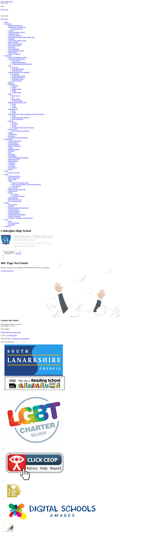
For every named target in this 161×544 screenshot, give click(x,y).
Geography (15, 86)
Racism (10, 169)
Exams (10, 181)
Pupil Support (8, 139)
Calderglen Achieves (14, 176)
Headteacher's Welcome (15, 25)
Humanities (11, 84)
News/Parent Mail (13, 223)
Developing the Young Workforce (18, 137)
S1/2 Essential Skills (18, 69)
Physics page (4, 9)
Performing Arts (13, 109)
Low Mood (11, 166)
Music (14, 111)
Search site (4, 342)
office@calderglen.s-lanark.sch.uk (11, 332)
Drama (14, 112)
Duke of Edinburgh (14, 178)
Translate (18, 253)
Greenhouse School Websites (20, 338)
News (6, 219)
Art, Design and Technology (16, 59)
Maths (10, 94)
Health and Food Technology (20, 117)
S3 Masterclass (12, 134)
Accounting (15, 74)
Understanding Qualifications (16, 214)
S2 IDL (10, 132)
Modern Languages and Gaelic (17, 102)
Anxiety (10, 147)
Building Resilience (14, 149)
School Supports (13, 142)
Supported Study (17, 81)
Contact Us (7, 226)
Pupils (6, 174)
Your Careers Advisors (15, 201)
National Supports (13, 144)
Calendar (11, 30)
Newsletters (11, 224)
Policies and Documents (15, 44)
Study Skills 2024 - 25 (14, 199)
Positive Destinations (14, 146)
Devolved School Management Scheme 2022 (21, 37)
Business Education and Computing (18, 72)
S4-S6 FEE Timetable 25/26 (20, 183)
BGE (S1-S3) (16, 96)
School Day (11, 47)
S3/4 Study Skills (17, 70)
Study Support (16, 186)
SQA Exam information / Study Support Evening (26, 184)
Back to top (4, 19)
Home (6, 22)
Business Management (18, 77)
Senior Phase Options (18, 196)
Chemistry (15, 124)
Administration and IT (18, 75)
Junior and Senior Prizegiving (17, 189)
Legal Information (11, 335)
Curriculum (7, 55)
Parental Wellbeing (13, 213)
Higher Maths (16, 99)
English (10, 82)
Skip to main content (7, 1)
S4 (13, 97)
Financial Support (13, 209)
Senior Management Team (16, 50)
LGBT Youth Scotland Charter (17, 40)
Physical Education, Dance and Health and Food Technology (26, 114)
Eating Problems (13, 161)
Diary (10, 221)
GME (6, 171)
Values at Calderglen (14, 54)
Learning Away (12, 191)
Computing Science (17, 79)
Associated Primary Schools (16, 32)
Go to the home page (7, 271)
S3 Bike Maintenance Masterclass (22, 64)
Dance (14, 116)
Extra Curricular (13, 188)
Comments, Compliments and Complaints (20, 218)
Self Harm (11, 151)
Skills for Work (12, 129)
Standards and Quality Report (17, 27)
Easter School (12, 179)
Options (10, 193)
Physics (14, 126)
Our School (7, 24)
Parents (6, 203)
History (14, 87)
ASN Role (15, 67)
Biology (14, 122)
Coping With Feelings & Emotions (18, 157)
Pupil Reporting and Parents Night (18, 208)
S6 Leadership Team (14, 45)
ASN (9, 65)
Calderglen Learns (13, 34)
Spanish (14, 107)
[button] (8, 15)
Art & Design (16, 60)
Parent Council (12, 204)
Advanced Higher (17, 101)
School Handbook (13, 49)
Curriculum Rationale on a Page (17, 57)
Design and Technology (19, 62)
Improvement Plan (17, 29)
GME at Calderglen (14, 173)
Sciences (10, 121)
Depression (11, 154)
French (14, 104)
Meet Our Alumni (13, 42)
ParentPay (11, 206)
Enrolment (11, 39)
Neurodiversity (12, 168)
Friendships (11, 162)
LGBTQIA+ (12, 164)
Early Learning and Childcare (20, 131)
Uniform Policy (12, 52)
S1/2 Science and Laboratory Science (23, 127)
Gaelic (14, 106)
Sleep (9, 152)
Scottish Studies (16, 92)
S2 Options (15, 194)
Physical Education (17, 119)
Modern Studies (16, 89)
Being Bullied (12, 156)
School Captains (13, 198)
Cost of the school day (14, 35)
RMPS (14, 91)
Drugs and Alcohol (13, 159)
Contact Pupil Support (14, 141)
